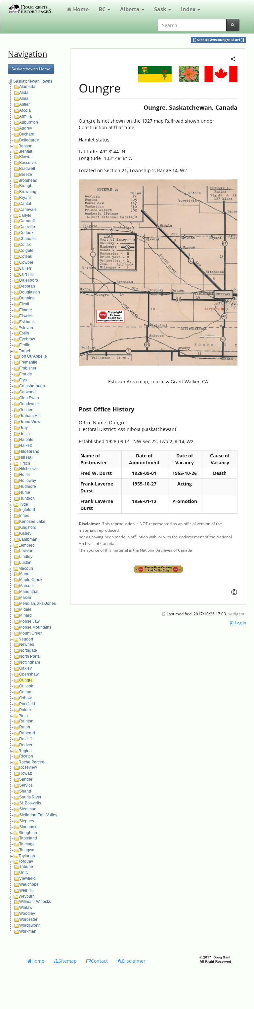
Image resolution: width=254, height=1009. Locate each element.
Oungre (26, 680)
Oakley (25, 668)
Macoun (26, 568)
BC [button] (103, 9)
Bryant (25, 197)
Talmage (27, 844)
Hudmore (27, 486)
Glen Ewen (29, 398)
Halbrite (26, 439)
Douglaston (29, 292)
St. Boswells (30, 803)
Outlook (26, 686)
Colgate (26, 250)
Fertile (24, 345)
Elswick (26, 316)
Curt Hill (26, 274)
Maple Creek (30, 579)
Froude (25, 374)
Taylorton (27, 856)
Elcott (24, 304)
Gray (23, 427)
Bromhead (28, 180)
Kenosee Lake (32, 521)
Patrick (25, 710)
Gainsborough (32, 386)
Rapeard (27, 733)
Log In (240, 622)
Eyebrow (27, 339)
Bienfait (25, 151)
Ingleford (27, 509)
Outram (25, 692)
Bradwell (27, 168)
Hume (24, 492)
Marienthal (28, 591)
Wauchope (29, 884)
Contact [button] (99, 961)
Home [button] (37, 961)
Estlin (24, 333)
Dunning (27, 298)
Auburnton (28, 122)
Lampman (28, 539)
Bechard (26, 134)
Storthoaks (28, 827)
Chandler (27, 238)
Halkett (25, 445)
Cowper (26, 262)
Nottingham (29, 662)
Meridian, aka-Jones (37, 603)
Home (80, 9)
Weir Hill (26, 890)
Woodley (27, 913)
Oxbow (25, 698)
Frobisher (27, 368)
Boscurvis (28, 162)
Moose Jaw (29, 621)
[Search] (232, 25)
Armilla (25, 116)
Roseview (28, 767)
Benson (25, 146)
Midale (25, 609)
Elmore (25, 310)
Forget (24, 351)
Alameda (27, 86)
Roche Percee (31, 762)
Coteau (25, 256)
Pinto (23, 716)
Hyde (23, 504)
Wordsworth (30, 925)
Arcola (25, 110)
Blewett (25, 156)
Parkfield (27, 704)
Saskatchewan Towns (32, 81)
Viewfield (27, 878)
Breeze (25, 174)
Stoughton (28, 833)
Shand (25, 791)
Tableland (28, 838)
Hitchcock (28, 468)
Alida (23, 92)
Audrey (25, 128)
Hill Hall (26, 457)
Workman (27, 931)
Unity (23, 872)
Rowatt (25, 773)
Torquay (26, 861)
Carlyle (25, 215)
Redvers (26, 745)
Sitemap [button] (68, 961)
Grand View (29, 421)
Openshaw (29, 674)
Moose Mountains (35, 627)
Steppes (26, 821)
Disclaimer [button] (134, 961)
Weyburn (27, 896)
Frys (23, 380)
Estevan (26, 328)
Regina (25, 751)
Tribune (26, 866)
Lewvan (26, 550)
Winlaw (25, 907)
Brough (25, 185)
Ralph (24, 727)
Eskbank (27, 322)
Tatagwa (26, 850)
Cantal (25, 203)
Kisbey (25, 533)
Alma (23, 98)
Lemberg (27, 545)
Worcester (28, 919)
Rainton (26, 721)
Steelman (27, 809)
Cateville (27, 226)
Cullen (25, 268)
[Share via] (233, 58)
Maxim (25, 597)
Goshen (26, 409)
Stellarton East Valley (38, 815)
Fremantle (28, 362)
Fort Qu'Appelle (33, 356)
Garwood (27, 392)
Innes (24, 515)
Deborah (27, 286)
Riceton (26, 756)
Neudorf (26, 639)
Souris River (30, 797)
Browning (27, 191)
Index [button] (189, 9)
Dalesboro (28, 280)
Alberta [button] (130, 9)
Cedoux (26, 232)
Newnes (26, 644)
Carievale (28, 209)
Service (26, 785)
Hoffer (24, 474)
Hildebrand (29, 451)
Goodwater (29, 404)
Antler (24, 104)
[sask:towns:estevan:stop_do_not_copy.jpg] (158, 569)
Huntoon (27, 498)
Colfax (25, 244)
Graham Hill (30, 415)
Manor (25, 573)
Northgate (28, 650)
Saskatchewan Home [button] (31, 69)
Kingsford (27, 527)
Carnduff (27, 220)
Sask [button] (161, 9)
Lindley (25, 556)
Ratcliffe (26, 739)
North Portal (30, 656)
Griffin (24, 433)
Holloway (27, 480)
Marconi (26, 585)
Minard (25, 615)
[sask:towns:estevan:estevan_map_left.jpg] (158, 272)
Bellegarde (29, 140)
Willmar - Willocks (35, 901)
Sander (25, 779)
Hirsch (24, 463)
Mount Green (31, 633)
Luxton (25, 562)
